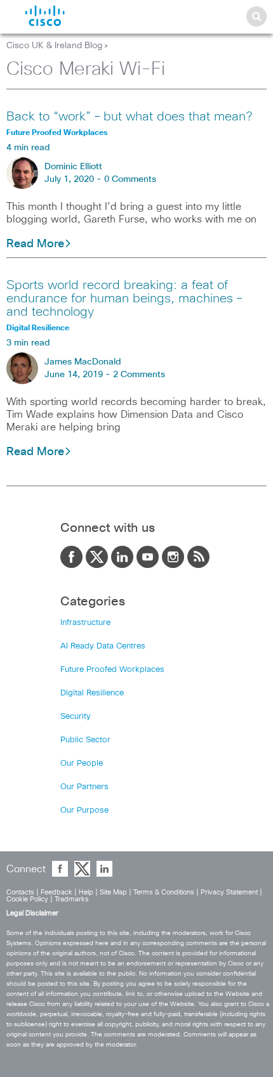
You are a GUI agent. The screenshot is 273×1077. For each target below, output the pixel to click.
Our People (81, 763)
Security (75, 717)
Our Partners (84, 787)
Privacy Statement (229, 892)
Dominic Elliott (73, 166)
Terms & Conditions (163, 892)
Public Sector (85, 740)
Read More (35, 244)
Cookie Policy (27, 899)
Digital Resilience (92, 693)
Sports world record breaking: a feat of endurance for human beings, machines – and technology (124, 298)
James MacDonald (82, 362)
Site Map (113, 892)
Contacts (20, 892)
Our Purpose (84, 810)
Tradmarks (72, 899)
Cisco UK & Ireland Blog (54, 45)
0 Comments (130, 179)
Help (86, 892)
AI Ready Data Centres (102, 646)
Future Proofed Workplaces (112, 670)
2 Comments (139, 374)
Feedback (56, 892)
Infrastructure (85, 623)
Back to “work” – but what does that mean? (129, 116)
